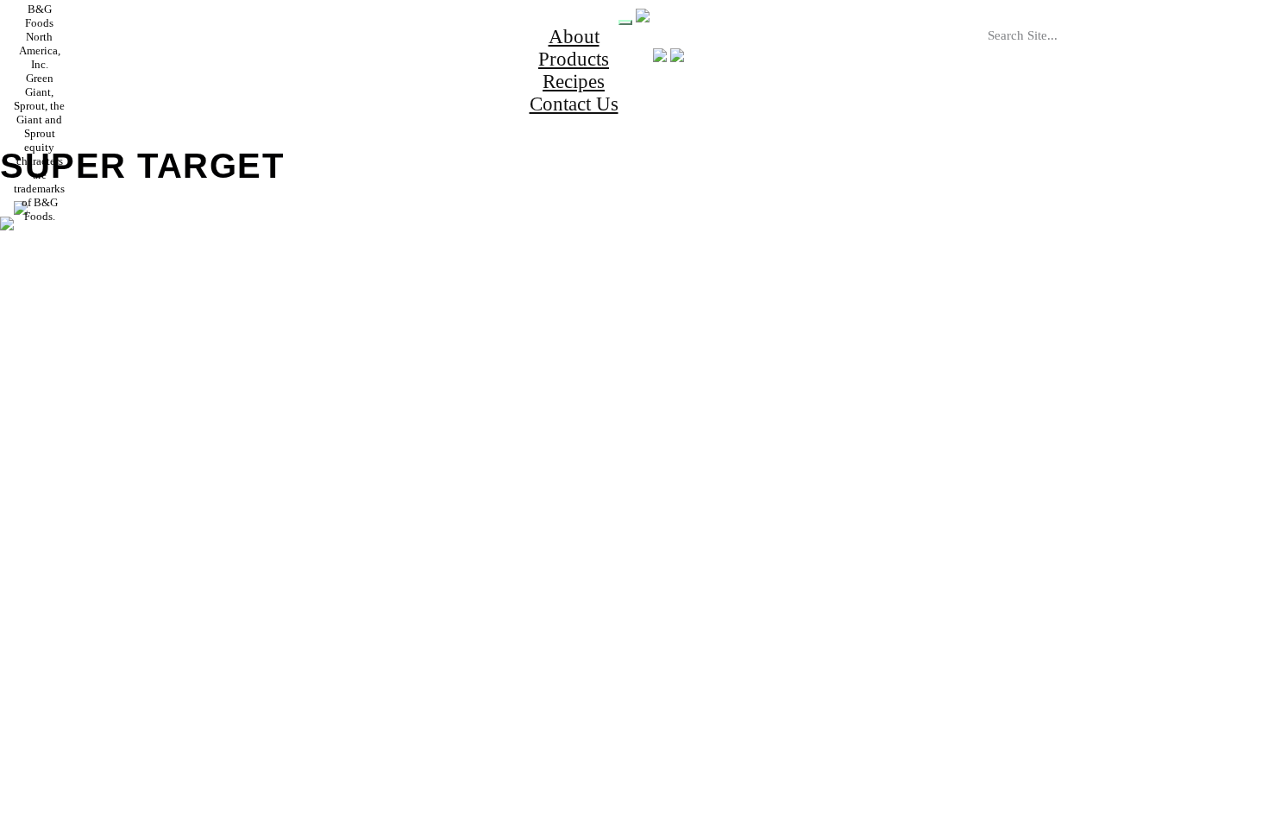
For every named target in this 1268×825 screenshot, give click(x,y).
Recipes (574, 81)
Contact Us (574, 104)
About (574, 36)
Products (573, 59)
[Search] (1128, 55)
